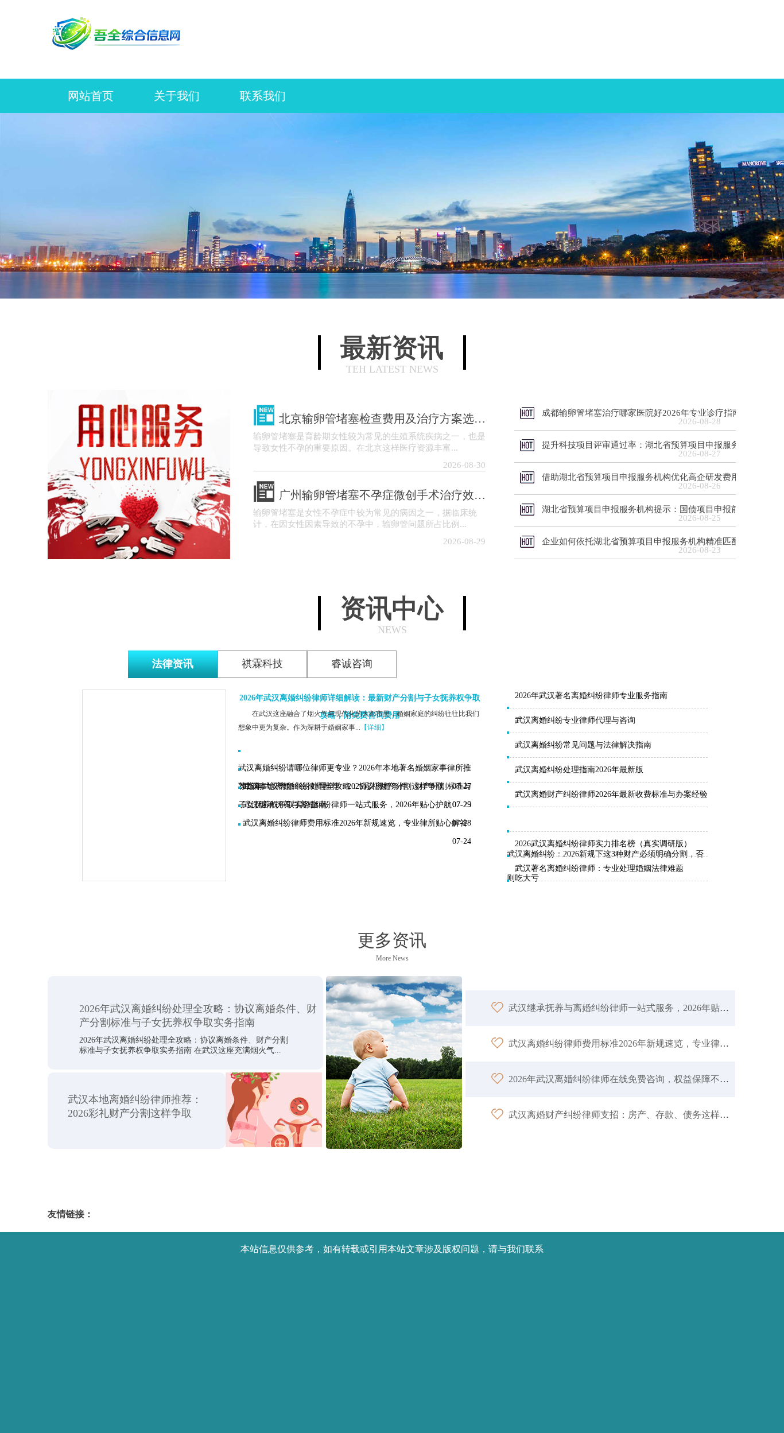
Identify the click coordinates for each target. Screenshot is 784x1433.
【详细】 (374, 727)
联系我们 (263, 96)
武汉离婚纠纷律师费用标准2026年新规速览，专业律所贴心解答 (355, 823)
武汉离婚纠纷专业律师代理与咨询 (575, 720)
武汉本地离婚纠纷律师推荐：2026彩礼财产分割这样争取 (343, 786)
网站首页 (91, 96)
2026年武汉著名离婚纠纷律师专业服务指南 (591, 695)
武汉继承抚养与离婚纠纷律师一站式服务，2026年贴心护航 (347, 804)
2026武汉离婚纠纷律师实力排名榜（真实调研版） (603, 843)
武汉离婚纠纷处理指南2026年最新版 (579, 769)
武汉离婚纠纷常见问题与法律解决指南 (583, 745)
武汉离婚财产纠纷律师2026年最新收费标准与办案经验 (611, 794)
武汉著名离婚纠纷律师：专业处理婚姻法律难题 (599, 868)
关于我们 (177, 96)
